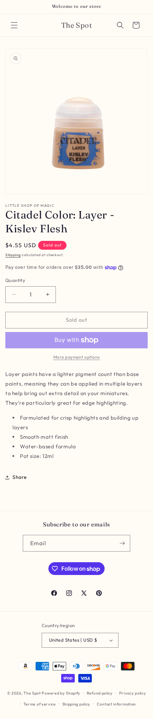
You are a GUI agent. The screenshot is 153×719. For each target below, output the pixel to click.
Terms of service (39, 704)
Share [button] (19, 477)
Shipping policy (76, 704)
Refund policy (100, 693)
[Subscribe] (122, 543)
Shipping (13, 255)
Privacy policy (132, 693)
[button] (14, 25)
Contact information (116, 704)
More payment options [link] (76, 357)
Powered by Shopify (61, 693)
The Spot (32, 693)
